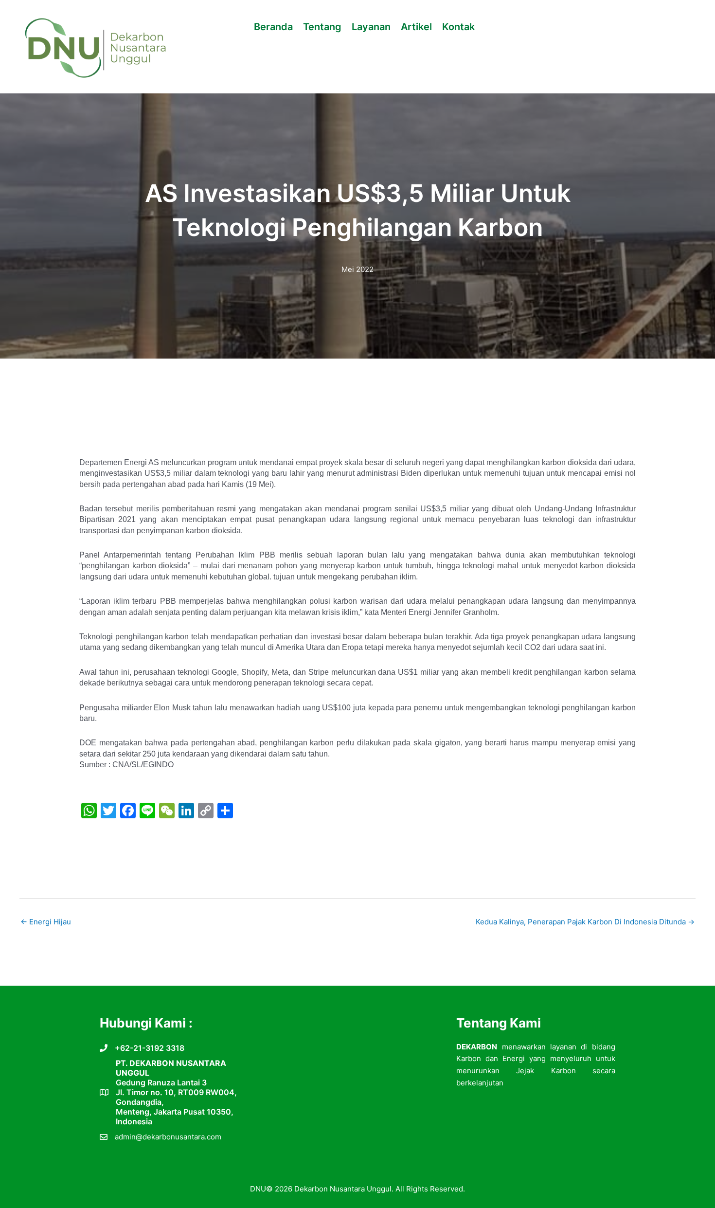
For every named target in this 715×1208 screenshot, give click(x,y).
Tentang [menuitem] (322, 27)
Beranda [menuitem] (273, 27)
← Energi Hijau (45, 921)
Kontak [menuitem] (458, 27)
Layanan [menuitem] (371, 27)
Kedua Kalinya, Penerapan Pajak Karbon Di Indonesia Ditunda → (585, 921)
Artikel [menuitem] (416, 27)
